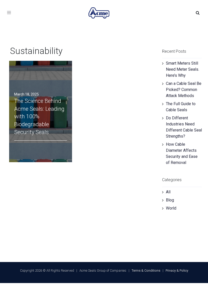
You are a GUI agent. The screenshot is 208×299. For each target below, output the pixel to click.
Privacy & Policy (177, 270)
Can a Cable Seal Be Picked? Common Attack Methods (183, 89)
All (168, 192)
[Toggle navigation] (7, 13)
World (171, 208)
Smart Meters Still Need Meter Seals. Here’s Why (182, 69)
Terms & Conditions (146, 270)
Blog (170, 200)
